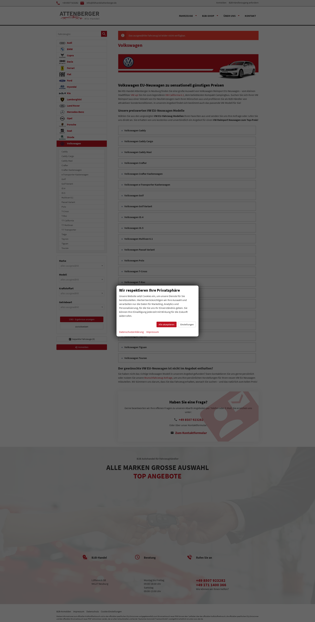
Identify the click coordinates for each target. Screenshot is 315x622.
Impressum (152, 331)
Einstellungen (187, 324)
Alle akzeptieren (166, 324)
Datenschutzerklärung (131, 331)
